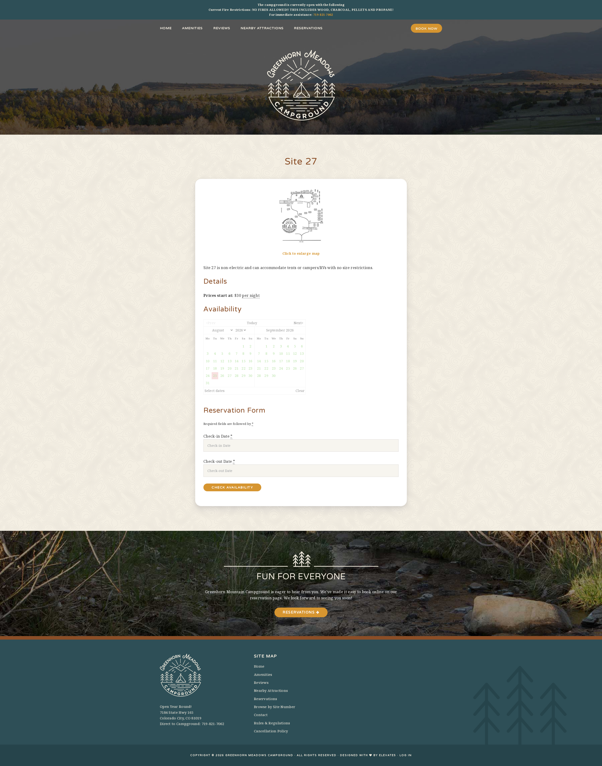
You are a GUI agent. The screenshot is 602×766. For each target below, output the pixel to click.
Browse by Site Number (274, 706)
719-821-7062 (323, 14)
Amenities (263, 674)
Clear (300, 390)
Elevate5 (387, 755)
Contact (261, 714)
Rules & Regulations (272, 723)
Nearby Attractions (271, 690)
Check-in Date (218, 436)
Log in (406, 755)
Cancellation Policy (271, 731)
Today (252, 323)
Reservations (299, 612)
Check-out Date (219, 461)
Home (259, 666)
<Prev (211, 323)
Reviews (261, 682)
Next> (299, 323)
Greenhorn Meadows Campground (301, 85)
